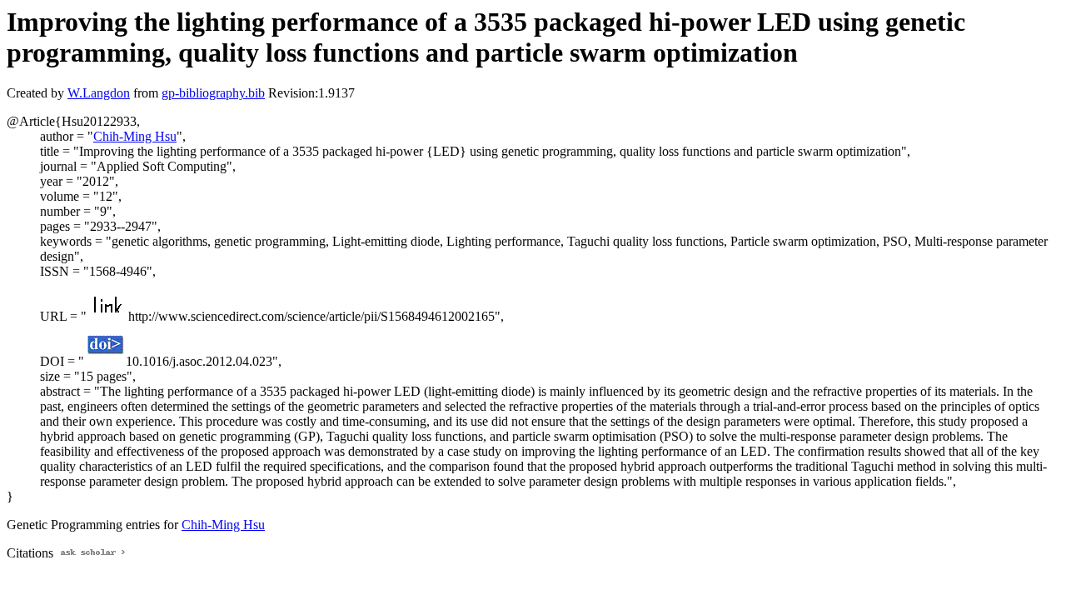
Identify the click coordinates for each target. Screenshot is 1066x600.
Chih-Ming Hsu (135, 136)
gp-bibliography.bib (213, 93)
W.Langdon (98, 93)
